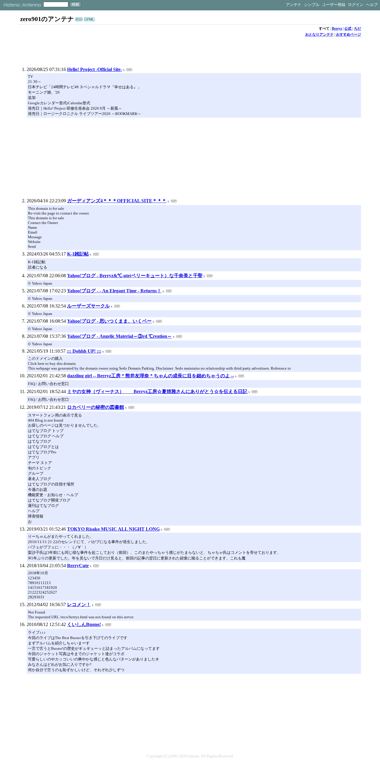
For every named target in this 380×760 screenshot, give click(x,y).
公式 (348, 28)
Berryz (337, 28)
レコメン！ (79, 604)
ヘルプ (372, 4)
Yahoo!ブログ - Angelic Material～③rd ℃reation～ (119, 336)
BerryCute (78, 565)
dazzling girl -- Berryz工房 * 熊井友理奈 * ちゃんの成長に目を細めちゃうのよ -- (150, 375)
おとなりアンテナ (319, 34)
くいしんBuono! (84, 624)
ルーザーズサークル (88, 305)
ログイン (355, 4)
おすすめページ (348, 34)
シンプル (311, 4)
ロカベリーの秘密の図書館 (95, 407)
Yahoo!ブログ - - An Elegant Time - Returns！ (114, 290)
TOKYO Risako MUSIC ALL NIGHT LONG (113, 529)
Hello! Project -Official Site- (94, 69)
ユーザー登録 (333, 4)
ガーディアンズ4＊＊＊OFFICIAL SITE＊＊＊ (117, 200)
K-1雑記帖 (78, 253)
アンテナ (293, 4)
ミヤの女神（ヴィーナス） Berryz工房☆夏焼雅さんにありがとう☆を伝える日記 (157, 391)
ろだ (357, 28)
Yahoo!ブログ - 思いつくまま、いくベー (109, 321)
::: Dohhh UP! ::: (84, 351)
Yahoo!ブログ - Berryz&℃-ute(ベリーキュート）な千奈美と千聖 (134, 275)
